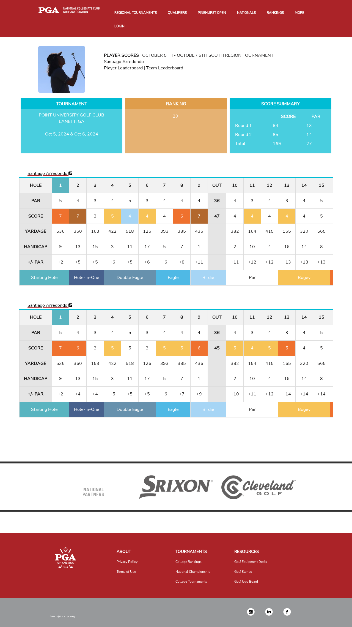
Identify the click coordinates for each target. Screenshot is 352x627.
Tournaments (191, 551)
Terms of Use (126, 571)
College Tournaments (191, 581)
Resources (246, 551)
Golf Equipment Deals (250, 562)
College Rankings (188, 562)
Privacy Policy (127, 562)
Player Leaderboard (123, 68)
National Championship (192, 571)
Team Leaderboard (164, 68)
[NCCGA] (65, 557)
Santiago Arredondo (48, 173)
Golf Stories (243, 571)
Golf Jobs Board (246, 581)
